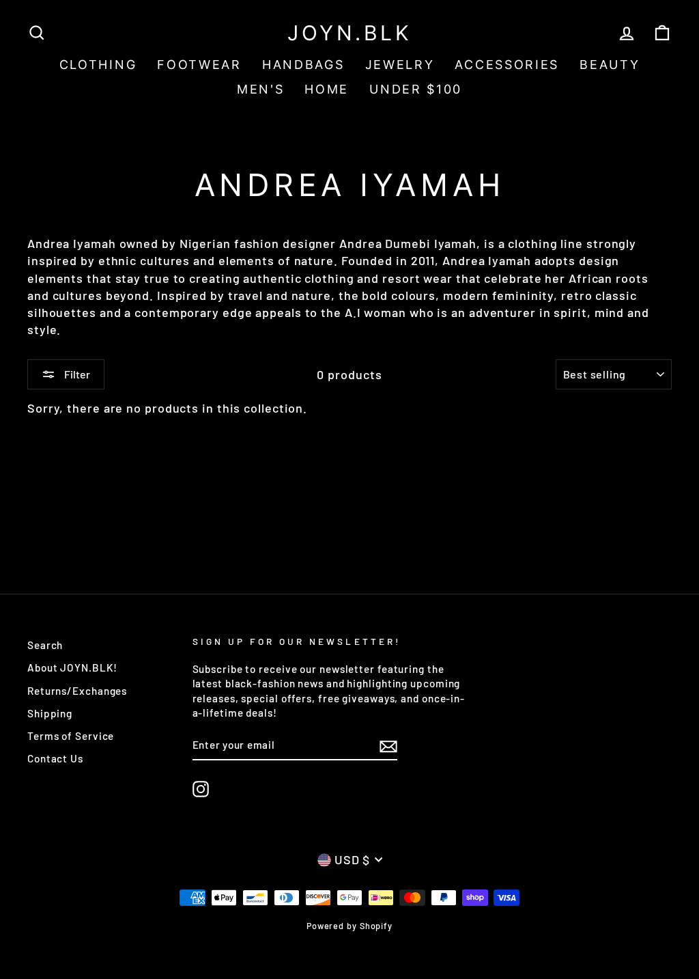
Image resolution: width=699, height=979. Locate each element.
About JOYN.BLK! (72, 667)
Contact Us (55, 758)
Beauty (610, 64)
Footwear (199, 64)
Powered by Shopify (349, 925)
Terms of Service (70, 736)
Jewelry (400, 64)
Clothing (98, 64)
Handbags (303, 64)
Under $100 (415, 89)
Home (326, 89)
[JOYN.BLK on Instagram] (200, 789)
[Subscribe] (388, 745)
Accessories (507, 64)
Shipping (49, 713)
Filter (76, 374)
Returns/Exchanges (77, 691)
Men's (261, 89)
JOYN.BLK (349, 32)
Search (45, 645)
